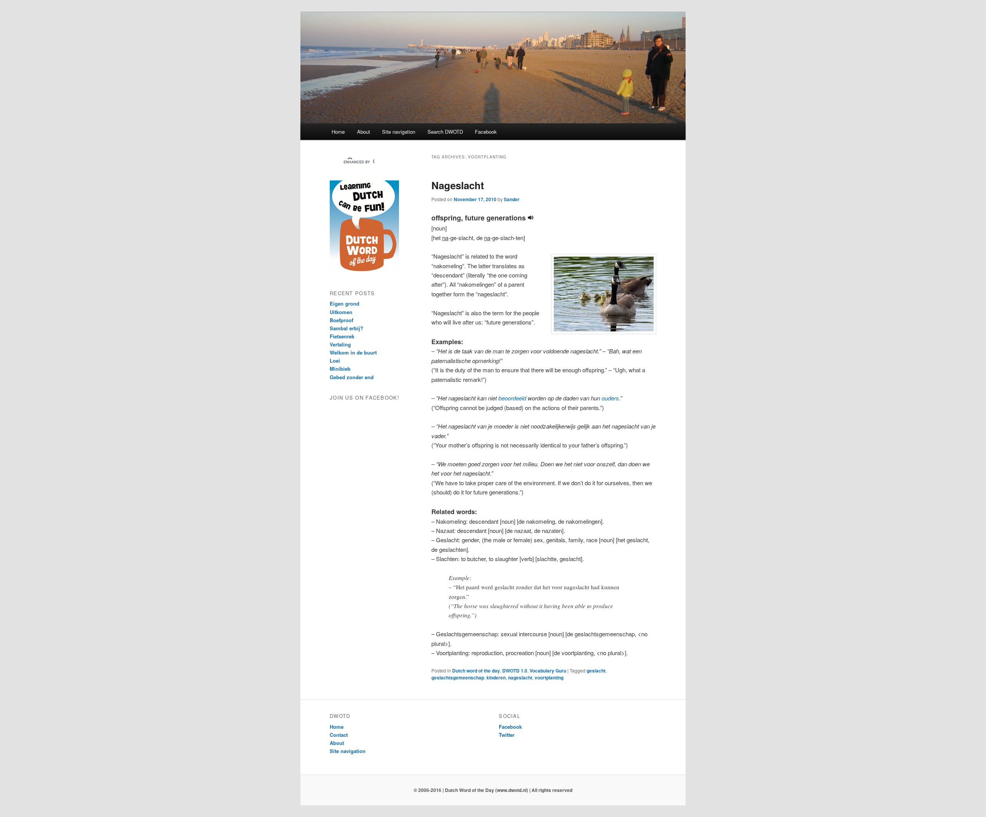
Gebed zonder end (352, 377)
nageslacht (520, 677)
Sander (512, 199)
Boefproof (341, 320)
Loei (335, 360)
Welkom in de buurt (353, 352)
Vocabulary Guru (548, 670)
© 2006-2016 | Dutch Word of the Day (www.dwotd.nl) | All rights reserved (493, 790)
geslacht (596, 670)
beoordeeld (512, 398)
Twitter (507, 734)
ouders (610, 398)
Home (338, 131)
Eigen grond (344, 303)
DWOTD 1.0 (514, 670)
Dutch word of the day (476, 670)
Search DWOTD (445, 131)
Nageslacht (457, 185)
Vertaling (340, 344)
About (363, 131)
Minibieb (340, 368)
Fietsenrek (342, 336)
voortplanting (549, 677)
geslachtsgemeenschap (457, 677)
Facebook (486, 131)
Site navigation (398, 131)
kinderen (496, 677)
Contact (339, 734)
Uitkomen (341, 312)
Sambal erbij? (346, 328)
